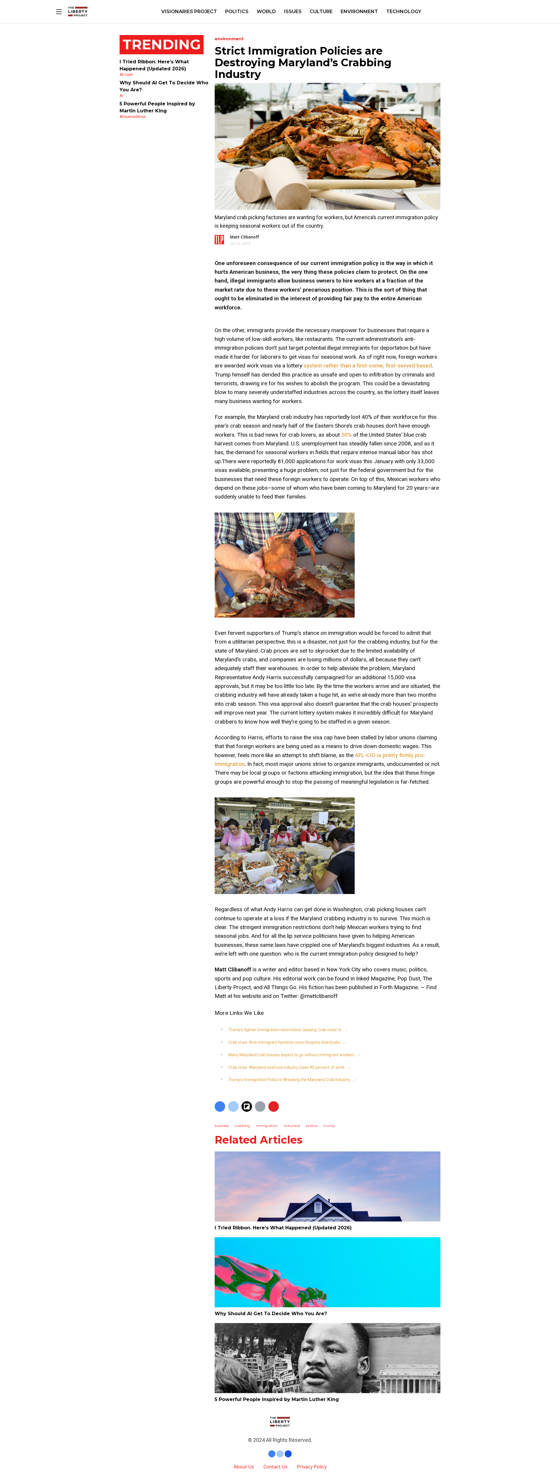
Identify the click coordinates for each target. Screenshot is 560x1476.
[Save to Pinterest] (273, 1106)
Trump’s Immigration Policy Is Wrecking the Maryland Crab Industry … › (292, 1079)
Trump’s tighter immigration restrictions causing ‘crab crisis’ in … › (287, 1029)
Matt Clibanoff (244, 237)
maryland (292, 1125)
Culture (321, 11)
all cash (126, 75)
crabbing (242, 1125)
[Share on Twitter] (233, 1106)
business (222, 1125)
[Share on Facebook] (220, 1106)
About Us (244, 1466)
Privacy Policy (312, 1466)
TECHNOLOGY (403, 11)
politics (312, 1125)
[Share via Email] (260, 1106)
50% (346, 434)
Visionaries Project (189, 11)
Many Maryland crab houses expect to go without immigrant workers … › (294, 1054)
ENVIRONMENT (359, 11)
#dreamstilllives (133, 117)
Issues (293, 11)
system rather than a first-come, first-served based (368, 365)
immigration (267, 1125)
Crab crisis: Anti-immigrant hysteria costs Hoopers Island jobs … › (287, 1042)
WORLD (266, 11)
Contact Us (275, 1466)
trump (329, 1125)
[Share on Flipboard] (247, 1106)
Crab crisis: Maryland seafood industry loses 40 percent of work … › (289, 1067)
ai (121, 96)
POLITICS (237, 11)
